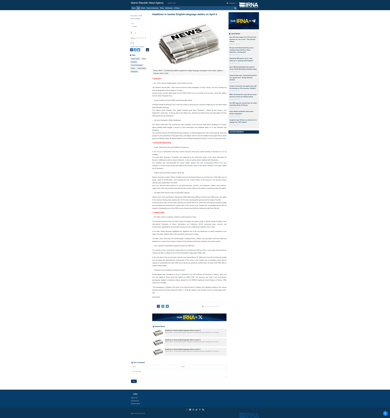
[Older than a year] (158, 333)
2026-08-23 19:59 (235, 99)
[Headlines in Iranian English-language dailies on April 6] (189, 43)
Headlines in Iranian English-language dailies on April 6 (184, 14)
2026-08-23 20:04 (235, 90)
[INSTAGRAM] (193, 410)
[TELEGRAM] (190, 410)
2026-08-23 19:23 (235, 116)
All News (177, 8)
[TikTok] (196, 410)
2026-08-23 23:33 (235, 44)
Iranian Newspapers (137, 65)
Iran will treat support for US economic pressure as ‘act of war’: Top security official (243, 39)
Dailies (133, 68)
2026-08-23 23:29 (235, 54)
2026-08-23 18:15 (235, 124)
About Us (134, 398)
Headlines (134, 62)
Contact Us (135, 401)
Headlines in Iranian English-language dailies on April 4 (182, 330)
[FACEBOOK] (199, 410)
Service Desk (135, 403)
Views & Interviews (152, 8)
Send (133, 381)
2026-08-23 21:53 (235, 71)
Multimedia (168, 8)
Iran (138, 8)
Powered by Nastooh (140, 413)
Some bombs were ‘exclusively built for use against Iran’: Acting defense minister (243, 78)
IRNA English (147, 3)
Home (133, 8)
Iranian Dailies (142, 68)
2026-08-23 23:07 (235, 63)
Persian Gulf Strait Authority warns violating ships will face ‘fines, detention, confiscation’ (242, 50)
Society (135, 26)
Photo (162, 8)
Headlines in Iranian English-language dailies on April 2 (182, 349)
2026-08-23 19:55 (235, 107)
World (143, 8)
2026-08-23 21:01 (235, 82)
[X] (187, 410)
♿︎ (385, 413)
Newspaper (134, 71)
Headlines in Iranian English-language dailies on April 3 (182, 340)
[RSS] (203, 410)
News (144, 59)
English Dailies (135, 59)
